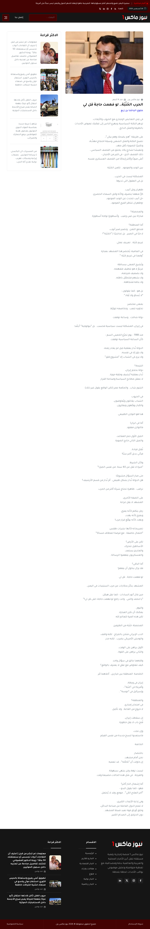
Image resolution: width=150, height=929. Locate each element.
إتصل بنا (19, 12)
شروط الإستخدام (135, 919)
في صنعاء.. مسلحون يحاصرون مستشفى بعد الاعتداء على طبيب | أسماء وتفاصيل (93, 4)
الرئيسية (89, 848)
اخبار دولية (89, 874)
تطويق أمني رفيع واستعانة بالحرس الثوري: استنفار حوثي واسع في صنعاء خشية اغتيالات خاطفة (27, 876)
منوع (91, 869)
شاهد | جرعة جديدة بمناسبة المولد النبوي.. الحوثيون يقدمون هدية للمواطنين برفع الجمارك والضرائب (25, 126)
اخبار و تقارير (88, 854)
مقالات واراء (88, 864)
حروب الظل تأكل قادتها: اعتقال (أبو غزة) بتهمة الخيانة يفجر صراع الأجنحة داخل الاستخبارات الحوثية (26, 894)
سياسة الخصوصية (15, 919)
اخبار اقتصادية (87, 859)
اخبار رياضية (88, 879)
